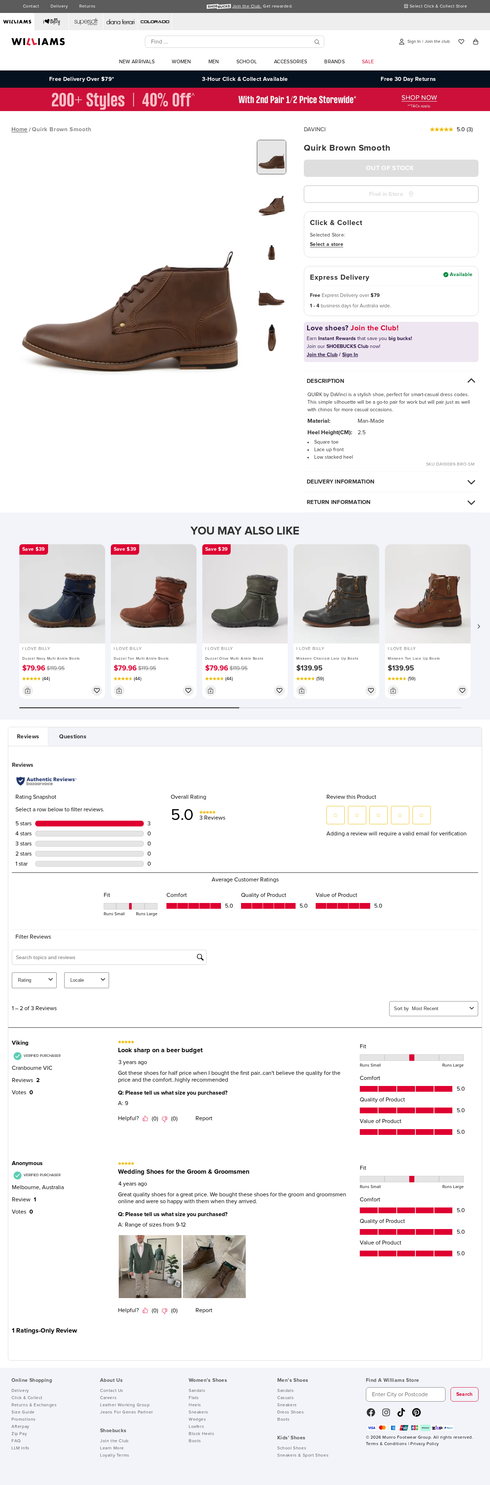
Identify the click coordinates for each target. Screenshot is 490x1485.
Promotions (23, 1419)
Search (464, 1394)
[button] (478, 626)
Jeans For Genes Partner (126, 1412)
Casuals (285, 1398)
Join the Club (114, 1441)
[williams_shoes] (416, 1415)
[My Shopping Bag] (476, 42)
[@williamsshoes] (401, 1415)
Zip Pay (19, 1434)
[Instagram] (386, 1415)
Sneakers (198, 1412)
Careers (108, 1398)
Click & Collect (27, 1398)
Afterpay (20, 1427)
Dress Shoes (290, 1412)
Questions (72, 736)
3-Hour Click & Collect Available (245, 79)
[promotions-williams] (245, 109)
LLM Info (20, 1448)
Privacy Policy (424, 1444)
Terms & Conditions (386, 1444)
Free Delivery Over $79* (81, 79)
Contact (31, 6)
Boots (195, 1441)
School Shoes (291, 1448)
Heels (195, 1405)
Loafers (196, 1427)
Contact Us (111, 1391)
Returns (87, 6)
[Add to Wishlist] (97, 690)
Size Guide (23, 1412)
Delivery (59, 6)
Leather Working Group (125, 1405)
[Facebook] (371, 1415)
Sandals (197, 1391)
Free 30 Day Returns (408, 79)
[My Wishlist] (461, 42)
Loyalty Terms (114, 1455)
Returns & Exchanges (34, 1405)
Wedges (197, 1419)
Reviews (28, 736)
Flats (194, 1398)
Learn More (112, 1448)
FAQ (16, 1441)
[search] (317, 41)
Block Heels (202, 1434)
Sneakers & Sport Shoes (303, 1455)
